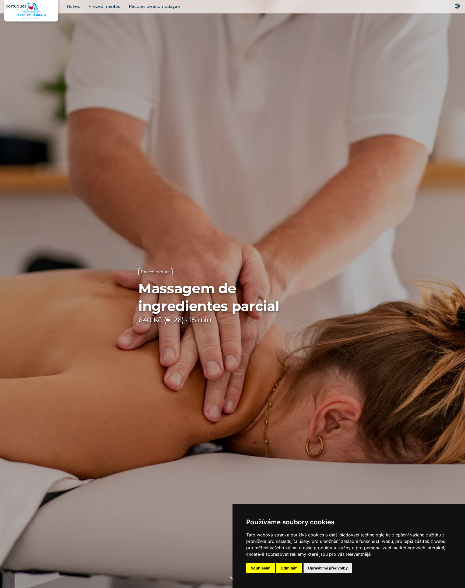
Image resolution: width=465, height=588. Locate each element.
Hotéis (73, 7)
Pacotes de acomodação (154, 7)
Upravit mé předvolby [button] (328, 568)
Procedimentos (104, 7)
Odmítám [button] (289, 568)
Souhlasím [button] (260, 568)
